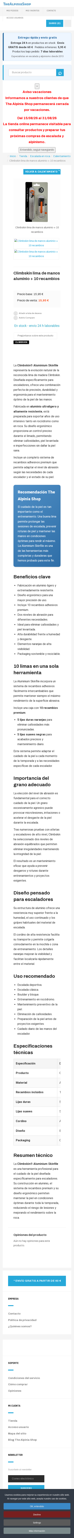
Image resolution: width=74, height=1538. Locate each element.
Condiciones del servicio (24, 1378)
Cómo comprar (18, 1384)
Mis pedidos (12, 10)
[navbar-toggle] (67, 23)
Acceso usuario (18, 1427)
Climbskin (21, 342)
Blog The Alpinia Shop (22, 1439)
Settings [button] (37, 1522)
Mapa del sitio (17, 1433)
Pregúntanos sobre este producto (35, 335)
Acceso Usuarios (14, 18)
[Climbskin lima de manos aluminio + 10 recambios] (37, 202)
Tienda (12, 1420)
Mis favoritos (32, 10)
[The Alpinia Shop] (17, 3)
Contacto (51, 10)
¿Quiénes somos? (20, 1326)
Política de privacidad (22, 1320)
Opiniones (14, 1390)
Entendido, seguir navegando (37, 149)
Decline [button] (37, 1514)
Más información (37, 1530)
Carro (55, 23)
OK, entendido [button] (37, 1506)
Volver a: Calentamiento (41, 171)
